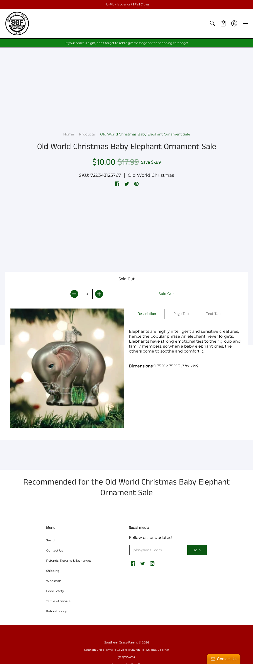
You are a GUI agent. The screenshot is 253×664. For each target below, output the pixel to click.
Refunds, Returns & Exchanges (68, 560)
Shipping (52, 571)
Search (51, 540)
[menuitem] (212, 23)
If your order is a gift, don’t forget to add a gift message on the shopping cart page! (126, 43)
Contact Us (54, 550)
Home (68, 134)
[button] (212, 23)
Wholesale (54, 581)
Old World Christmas (151, 175)
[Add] (99, 294)
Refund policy (56, 611)
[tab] (147, 314)
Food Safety (55, 591)
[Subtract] (74, 294)
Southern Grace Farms (121, 642)
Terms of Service (58, 601)
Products (87, 134)
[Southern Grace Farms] (17, 23)
